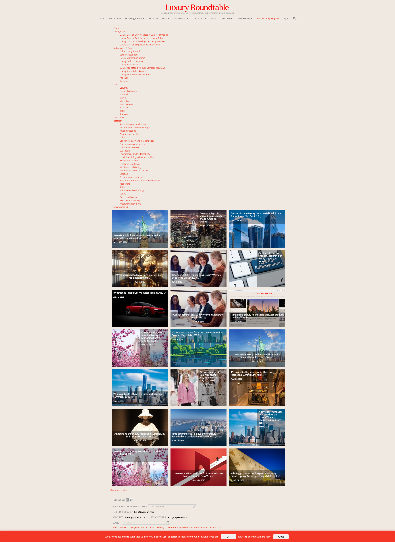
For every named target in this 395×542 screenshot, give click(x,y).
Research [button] (152, 18)
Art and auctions (128, 131)
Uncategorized (120, 207)
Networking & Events (123, 48)
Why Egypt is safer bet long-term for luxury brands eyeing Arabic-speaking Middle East (254, 475)
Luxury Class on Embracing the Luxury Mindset (142, 42)
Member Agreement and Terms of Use (187, 528)
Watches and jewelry (130, 200)
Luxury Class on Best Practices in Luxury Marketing (144, 35)
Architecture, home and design (135, 128)
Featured (117, 28)
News (116, 85)
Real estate (125, 184)
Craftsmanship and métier (132, 144)
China (122, 138)
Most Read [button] (226, 18)
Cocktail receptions (129, 55)
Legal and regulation (130, 164)
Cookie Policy (157, 528)
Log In (285, 18)
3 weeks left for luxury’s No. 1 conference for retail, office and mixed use (136, 237)
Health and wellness (129, 161)
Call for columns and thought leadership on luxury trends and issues (270, 257)
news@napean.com (135, 517)
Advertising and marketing (133, 124)
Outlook (124, 174)
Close (281, 537)
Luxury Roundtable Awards (133, 71)
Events (123, 98)
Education (125, 151)
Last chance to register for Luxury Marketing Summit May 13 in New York (257, 356)
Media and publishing (130, 167)
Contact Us (215, 528)
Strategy (124, 114)
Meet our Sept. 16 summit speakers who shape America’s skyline (211, 217)
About (102, 18)
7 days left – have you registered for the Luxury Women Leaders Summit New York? (270, 417)
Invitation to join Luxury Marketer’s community (138, 293)
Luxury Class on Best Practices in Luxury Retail (141, 38)
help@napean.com (144, 512)
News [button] (165, 18)
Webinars (124, 81)
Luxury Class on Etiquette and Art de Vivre (140, 45)
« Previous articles (118, 490)
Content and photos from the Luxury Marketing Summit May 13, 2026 (152, 336)
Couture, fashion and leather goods (137, 141)
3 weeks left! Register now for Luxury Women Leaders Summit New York (198, 475)
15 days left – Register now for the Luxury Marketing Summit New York (252, 373)
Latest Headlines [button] (243, 18)
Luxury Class (119, 32)
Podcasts (124, 78)
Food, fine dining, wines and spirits (137, 157)
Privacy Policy (119, 528)
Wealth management (130, 204)
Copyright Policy (138, 528)
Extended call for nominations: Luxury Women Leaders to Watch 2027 (196, 276)
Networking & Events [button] (133, 18)
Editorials (124, 95)
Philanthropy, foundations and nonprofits (140, 181)
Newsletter (118, 118)
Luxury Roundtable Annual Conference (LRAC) (142, 68)
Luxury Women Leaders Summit (135, 75)
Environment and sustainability (135, 154)
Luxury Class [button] (198, 18)
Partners (214, 18)
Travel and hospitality (130, 197)
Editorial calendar (128, 91)
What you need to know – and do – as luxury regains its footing (139, 276)
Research (124, 108)
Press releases (126, 104)
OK (228, 537)
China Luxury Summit (130, 51)
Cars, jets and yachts (129, 134)
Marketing (125, 101)
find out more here (261, 537)
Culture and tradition (130, 148)
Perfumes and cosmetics (131, 177)
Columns (124, 88)
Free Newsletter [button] (180, 18)
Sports (123, 194)
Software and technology (132, 191)
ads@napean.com (177, 517)
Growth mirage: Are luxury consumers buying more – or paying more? (210, 376)
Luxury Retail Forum (129, 65)
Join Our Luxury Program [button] (268, 18)
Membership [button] (114, 18)
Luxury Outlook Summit (131, 61)
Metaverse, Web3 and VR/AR (134, 171)
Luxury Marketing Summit (132, 58)
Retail (122, 111)
